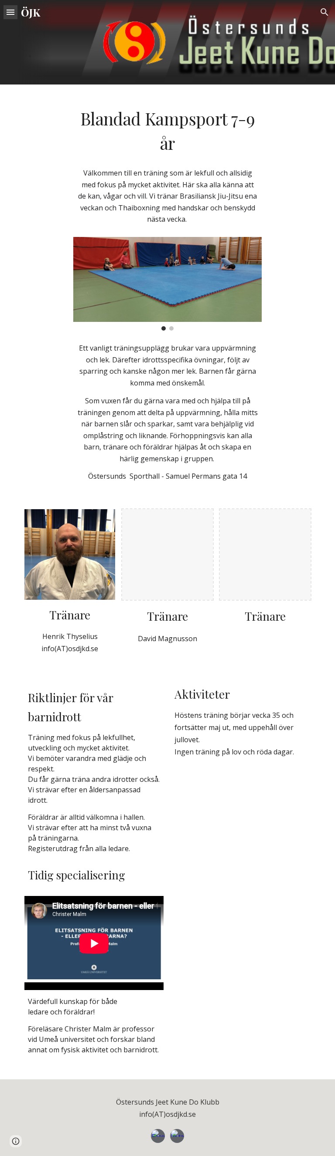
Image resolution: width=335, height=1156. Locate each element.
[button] (10, 12)
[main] (167, 54)
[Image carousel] (167, 284)
